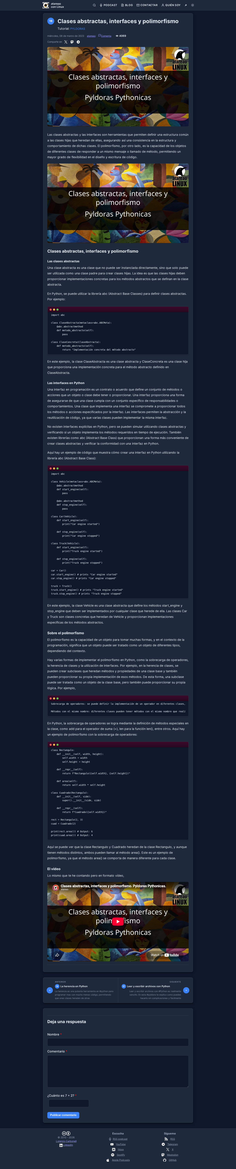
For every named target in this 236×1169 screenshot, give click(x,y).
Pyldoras (77, 28)
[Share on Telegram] (78, 41)
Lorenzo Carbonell (66, 1141)
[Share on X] (65, 41)
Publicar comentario (63, 1115)
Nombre (54, 1034)
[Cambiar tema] (192, 5)
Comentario (57, 1051)
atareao (91, 35)
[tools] (186, 5)
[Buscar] (94, 5)
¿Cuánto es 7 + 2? (62, 1095)
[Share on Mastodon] (72, 41)
